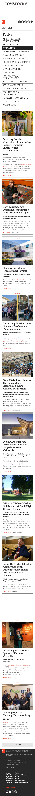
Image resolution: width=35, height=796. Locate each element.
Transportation (12, 101)
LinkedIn (28, 22)
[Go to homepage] (16, 5)
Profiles (17, 777)
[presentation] (3, 22)
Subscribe (9, 775)
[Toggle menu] (7, 22)
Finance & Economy (14, 55)
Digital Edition (10, 777)
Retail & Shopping (13, 85)
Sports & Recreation (14, 89)
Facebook (22, 22)
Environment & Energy (16, 52)
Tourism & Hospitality (15, 98)
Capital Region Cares (21, 782)
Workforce (9, 105)
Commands (1, 794)
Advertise (9, 780)
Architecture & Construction (12, 40)
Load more (17, 745)
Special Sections (20, 780)
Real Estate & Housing (15, 82)
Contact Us (9, 782)
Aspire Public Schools (23, 280)
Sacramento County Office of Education (14, 341)
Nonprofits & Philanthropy (11, 77)
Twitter (19, 22)
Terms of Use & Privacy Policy (13, 754)
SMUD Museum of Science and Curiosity (17, 665)
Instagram (25, 22)
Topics (17, 773)
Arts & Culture (11, 45)
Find (32, 22)
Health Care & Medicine (16, 62)
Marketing (9, 72)
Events (17, 778)
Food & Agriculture (14, 59)
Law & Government (14, 66)
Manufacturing (12, 69)
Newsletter (9, 778)
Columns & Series (20, 775)
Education (9, 48)
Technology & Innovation (11, 93)
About (8, 773)
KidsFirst (5, 722)
